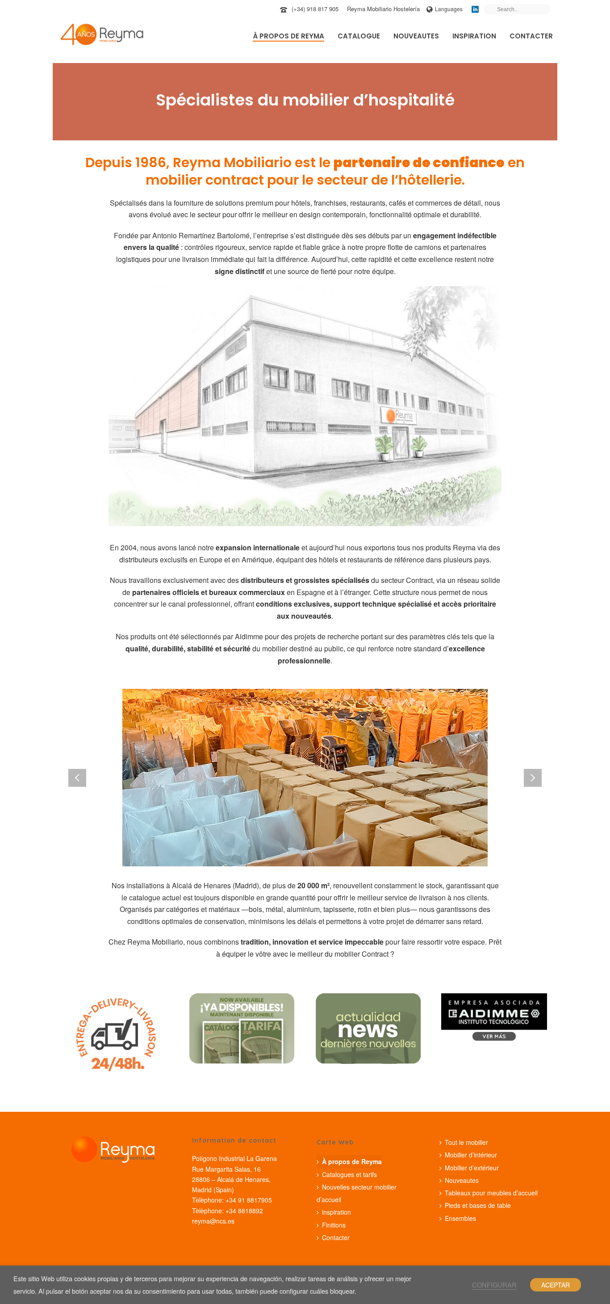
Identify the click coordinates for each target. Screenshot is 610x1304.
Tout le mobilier (466, 1142)
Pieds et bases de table (478, 1205)
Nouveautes (416, 36)
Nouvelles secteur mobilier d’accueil (357, 1193)
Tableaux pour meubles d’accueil (491, 1192)
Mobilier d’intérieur (471, 1154)
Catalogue (359, 36)
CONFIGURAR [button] (494, 1284)
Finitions (334, 1224)
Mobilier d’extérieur (472, 1167)
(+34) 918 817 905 (315, 8)
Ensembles (460, 1218)
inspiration (474, 36)
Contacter (531, 36)
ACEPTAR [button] (555, 1284)
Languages (449, 9)
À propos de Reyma (288, 36)
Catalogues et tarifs (349, 1174)
